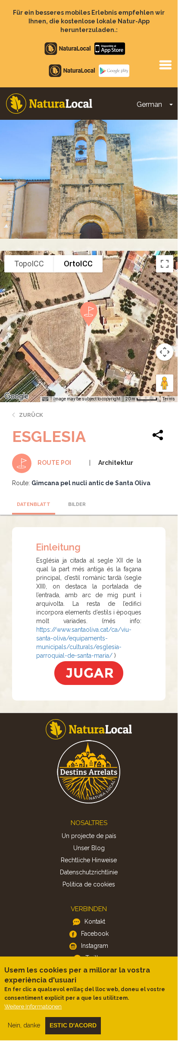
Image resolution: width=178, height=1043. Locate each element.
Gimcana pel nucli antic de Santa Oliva (90, 483)
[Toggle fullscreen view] (164, 263)
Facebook (95, 933)
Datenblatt (33, 504)
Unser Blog (89, 848)
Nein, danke (24, 1025)
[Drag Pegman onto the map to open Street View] (164, 383)
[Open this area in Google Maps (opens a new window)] (16, 396)
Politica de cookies (88, 884)
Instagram (94, 945)
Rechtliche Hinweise (89, 860)
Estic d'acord (73, 1025)
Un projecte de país (89, 835)
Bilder (77, 504)
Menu (165, 64)
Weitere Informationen (33, 1006)
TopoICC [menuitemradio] (29, 263)
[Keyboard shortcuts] (45, 399)
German (149, 104)
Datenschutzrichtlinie (89, 872)
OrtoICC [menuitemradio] (78, 263)
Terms (168, 399)
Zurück (31, 415)
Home (49, 103)
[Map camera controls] (164, 352)
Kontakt (94, 921)
